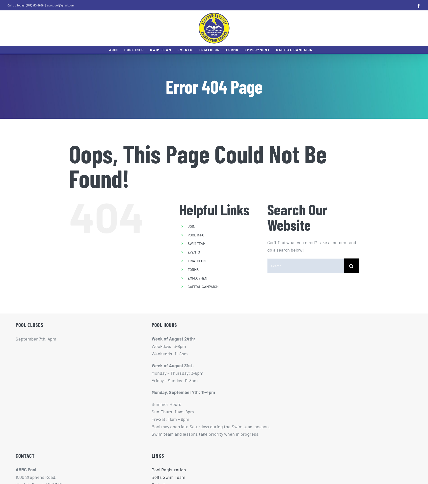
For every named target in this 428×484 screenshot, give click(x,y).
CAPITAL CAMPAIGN (203, 287)
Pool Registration (169, 469)
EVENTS (194, 252)
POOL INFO (196, 235)
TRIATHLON (197, 261)
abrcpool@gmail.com (61, 5)
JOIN (191, 226)
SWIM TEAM (197, 243)
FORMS (193, 269)
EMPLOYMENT (198, 278)
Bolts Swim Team (168, 477)
